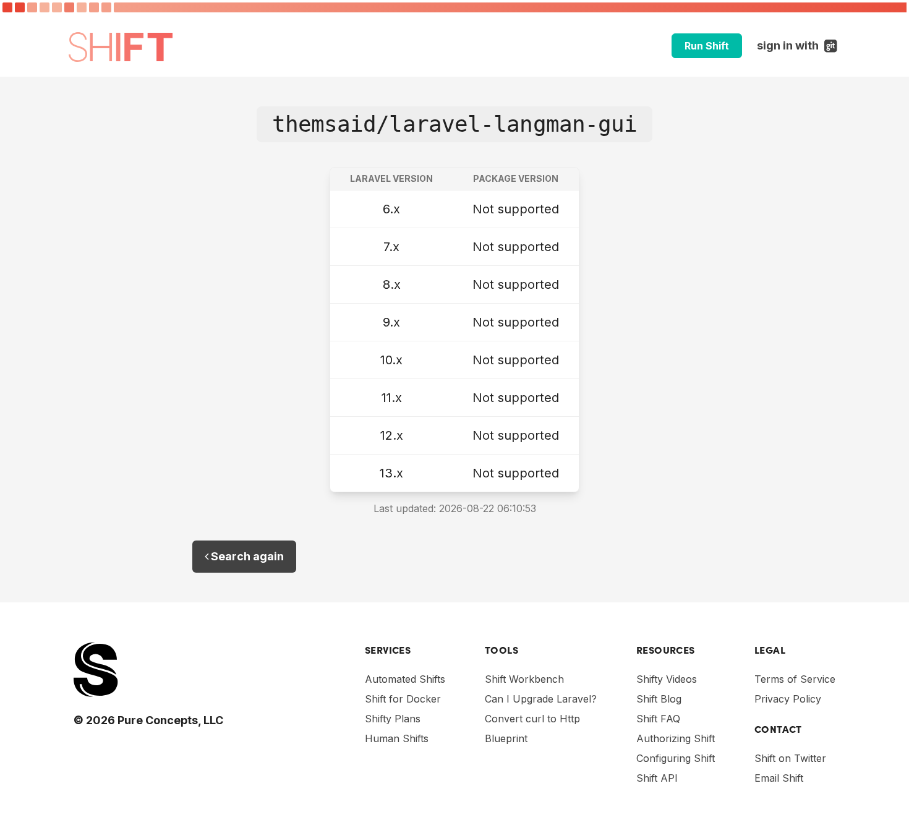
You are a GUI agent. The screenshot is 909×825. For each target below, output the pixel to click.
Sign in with (798, 45)
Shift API (657, 778)
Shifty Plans (392, 718)
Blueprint (506, 738)
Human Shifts (397, 738)
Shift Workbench (524, 679)
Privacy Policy (787, 699)
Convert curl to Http (532, 718)
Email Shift (778, 778)
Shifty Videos (666, 679)
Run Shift (707, 46)
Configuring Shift (675, 758)
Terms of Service (794, 679)
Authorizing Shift (675, 738)
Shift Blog (658, 699)
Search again (246, 556)
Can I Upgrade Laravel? (541, 699)
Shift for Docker (403, 699)
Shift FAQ (658, 718)
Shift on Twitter (790, 758)
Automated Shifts (405, 679)
